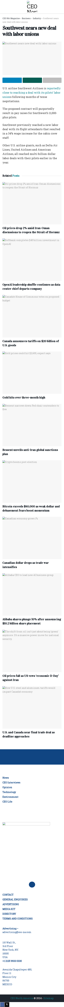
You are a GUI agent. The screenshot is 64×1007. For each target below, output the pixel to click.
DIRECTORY (9, 913)
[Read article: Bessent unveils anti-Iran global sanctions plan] (32, 425)
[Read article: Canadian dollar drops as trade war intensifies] (32, 538)
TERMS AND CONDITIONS (17, 918)
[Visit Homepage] (32, 6)
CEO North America (22, 998)
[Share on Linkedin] (12, 80)
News (5, 777)
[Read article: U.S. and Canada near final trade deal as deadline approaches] (32, 707)
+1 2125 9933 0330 (12, 961)
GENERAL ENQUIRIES (15, 899)
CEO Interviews (11, 782)
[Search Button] (60, 6)
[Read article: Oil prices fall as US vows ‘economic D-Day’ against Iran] (32, 651)
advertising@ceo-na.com (16, 932)
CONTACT (8, 894)
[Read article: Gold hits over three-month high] (32, 372)
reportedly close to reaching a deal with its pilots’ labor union (31, 93)
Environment (10, 796)
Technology (9, 792)
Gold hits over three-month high (23, 397)
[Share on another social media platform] (52, 80)
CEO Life (7, 801)
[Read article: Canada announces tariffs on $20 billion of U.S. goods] (32, 316)
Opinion (7, 787)
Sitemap (48, 998)
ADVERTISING (10, 904)
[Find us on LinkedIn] (32, 885)
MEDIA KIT (8, 909)
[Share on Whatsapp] (32, 80)
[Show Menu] (3, 6)
